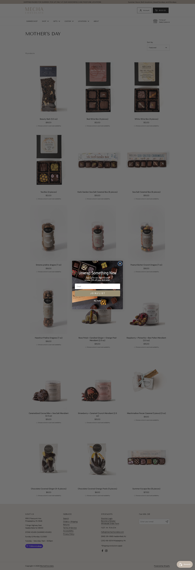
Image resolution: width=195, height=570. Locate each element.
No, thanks (97, 301)
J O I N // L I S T (97, 293)
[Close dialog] (120, 264)
